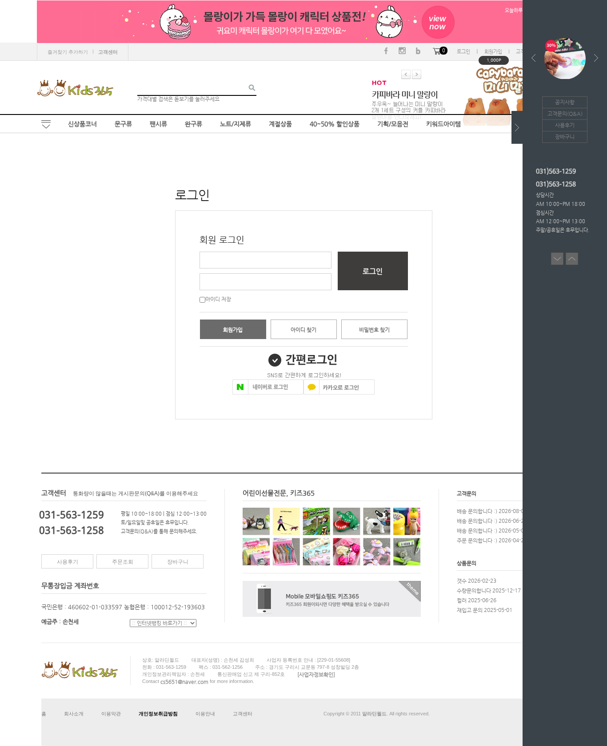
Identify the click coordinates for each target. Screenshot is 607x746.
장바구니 (177, 562)
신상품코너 (82, 123)
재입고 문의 (470, 610)
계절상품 (280, 123)
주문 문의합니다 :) (477, 540)
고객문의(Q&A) (565, 114)
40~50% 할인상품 (334, 123)
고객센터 (242, 713)
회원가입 (493, 52)
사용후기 (67, 562)
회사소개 (74, 713)
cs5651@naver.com (184, 682)
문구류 (123, 123)
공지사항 (565, 102)
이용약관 (111, 713)
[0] (437, 52)
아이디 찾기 (303, 330)
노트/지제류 (235, 123)
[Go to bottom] (557, 256)
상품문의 (466, 563)
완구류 (193, 123)
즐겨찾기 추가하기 (68, 52)
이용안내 (205, 713)
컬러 (462, 600)
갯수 (462, 580)
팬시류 (158, 123)
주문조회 (122, 562)
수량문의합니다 (474, 590)
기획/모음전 (392, 123)
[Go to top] (572, 256)
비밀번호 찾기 (374, 330)
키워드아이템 (443, 123)
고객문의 (466, 493)
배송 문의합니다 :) (477, 511)
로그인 (463, 52)
